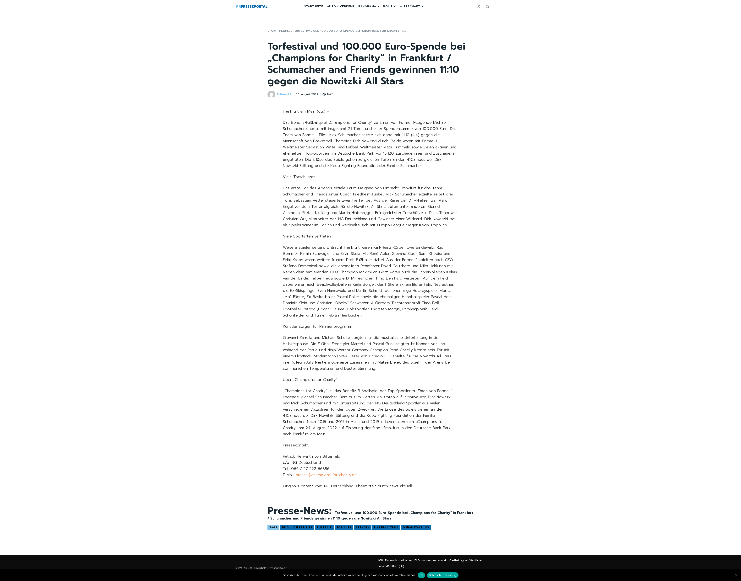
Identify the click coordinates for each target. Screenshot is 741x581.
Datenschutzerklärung (443, 575)
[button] (487, 6)
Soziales (344, 527)
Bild (285, 527)
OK (421, 575)
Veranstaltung (416, 527)
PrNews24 (284, 94)
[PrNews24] (271, 94)
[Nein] (736, 575)
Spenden (363, 527)
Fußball (324, 527)
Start (272, 31)
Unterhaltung (386, 527)
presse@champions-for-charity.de (326, 475)
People (284, 31)
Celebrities (302, 527)
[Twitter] (478, 6)
